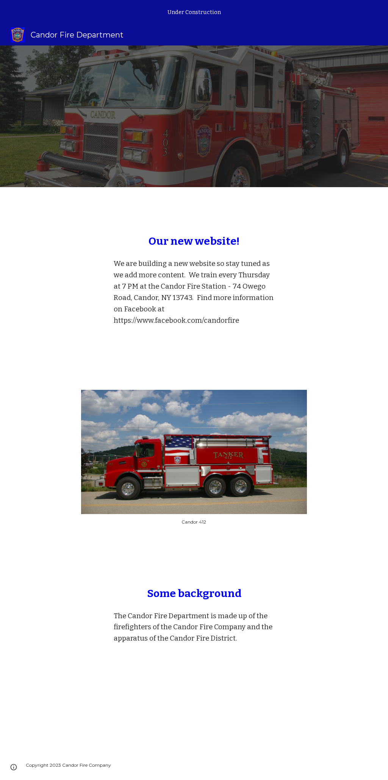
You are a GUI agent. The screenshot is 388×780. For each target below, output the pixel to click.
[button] (13, 767)
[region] (194, 12)
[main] (194, 241)
